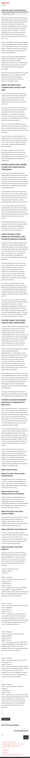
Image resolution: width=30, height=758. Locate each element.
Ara (2, 734)
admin (12, 13)
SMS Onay (5, 752)
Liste (4, 748)
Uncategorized (5, 719)
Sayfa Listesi (6, 750)
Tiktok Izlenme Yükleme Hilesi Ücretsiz (13, 754)
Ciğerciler (5, 2)
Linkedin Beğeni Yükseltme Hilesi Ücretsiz (13, 744)
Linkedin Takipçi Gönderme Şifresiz (12, 746)
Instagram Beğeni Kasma (9, 742)
